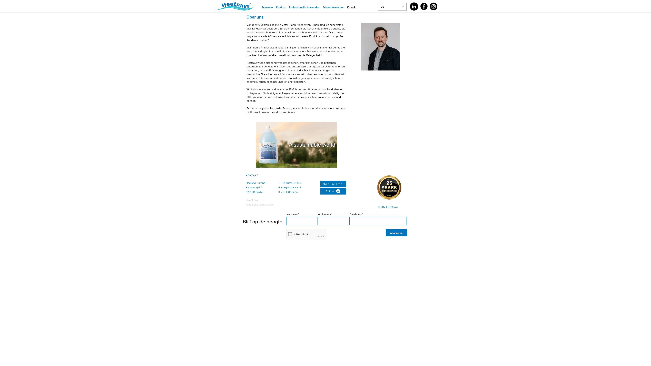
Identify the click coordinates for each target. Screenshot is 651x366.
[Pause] (260, 163)
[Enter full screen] (332, 163)
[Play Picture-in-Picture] (327, 163)
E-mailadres (356, 214)
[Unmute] (266, 163)
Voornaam (292, 214)
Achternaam (324, 214)
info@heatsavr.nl (291, 187)
